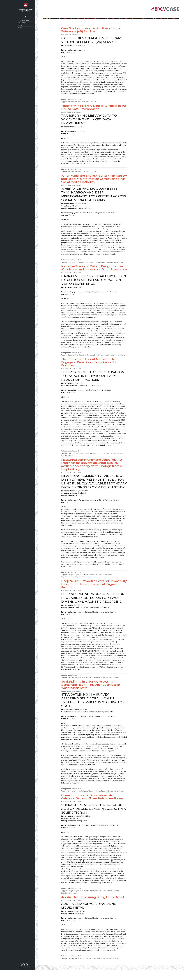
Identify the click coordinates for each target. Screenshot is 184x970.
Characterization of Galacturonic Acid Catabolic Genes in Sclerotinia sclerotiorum (92, 796)
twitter (24, 964)
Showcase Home (24, 20)
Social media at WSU (30, 964)
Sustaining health (67, 455)
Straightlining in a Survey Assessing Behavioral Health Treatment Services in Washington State (90, 685)
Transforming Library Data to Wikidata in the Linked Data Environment (94, 107)
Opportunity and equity (109, 262)
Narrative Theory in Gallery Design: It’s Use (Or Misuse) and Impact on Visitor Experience (94, 268)
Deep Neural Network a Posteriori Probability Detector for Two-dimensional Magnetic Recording (94, 584)
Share (30, 16)
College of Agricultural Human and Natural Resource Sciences (90, 574)
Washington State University (25, 7)
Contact (25, 16)
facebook (21, 964)
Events (20, 25)
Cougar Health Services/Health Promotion (83, 453)
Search (20, 16)
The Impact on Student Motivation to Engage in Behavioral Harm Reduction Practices (89, 362)
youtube (27, 964)
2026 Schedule (22, 22)
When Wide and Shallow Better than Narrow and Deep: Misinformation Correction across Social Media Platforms (94, 179)
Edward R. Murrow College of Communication (84, 262)
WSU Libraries (91, 102)
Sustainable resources (69, 893)
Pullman (71, 102)
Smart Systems (79, 102)
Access (24, 968)
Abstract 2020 (76, 99)
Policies (29, 968)
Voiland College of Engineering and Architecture (109, 355)
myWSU (19, 968)
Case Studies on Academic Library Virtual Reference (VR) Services (91, 29)
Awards (20, 27)
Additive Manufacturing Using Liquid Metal (92, 897)
